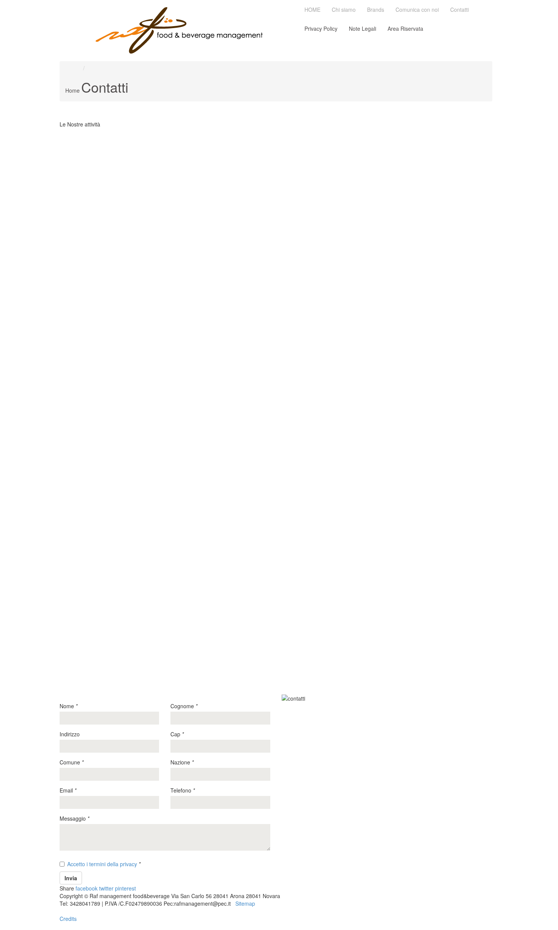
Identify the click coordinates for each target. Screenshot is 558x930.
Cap (177, 734)
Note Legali (362, 28)
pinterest (125, 888)
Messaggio (74, 818)
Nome (68, 706)
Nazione (182, 762)
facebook (87, 888)
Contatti (459, 9)
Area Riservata (405, 28)
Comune (72, 762)
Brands (375, 9)
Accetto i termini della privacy (102, 864)
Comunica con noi (417, 9)
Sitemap (245, 903)
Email (68, 790)
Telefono (182, 790)
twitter (106, 888)
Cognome (183, 706)
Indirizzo (70, 734)
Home (72, 90)
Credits (68, 918)
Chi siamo (344, 9)
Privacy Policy (320, 28)
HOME (312, 9)
